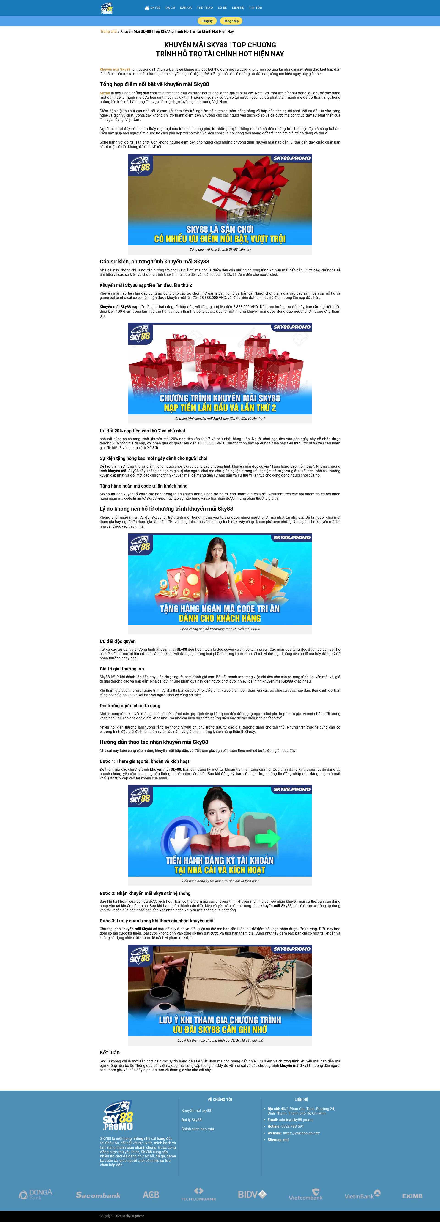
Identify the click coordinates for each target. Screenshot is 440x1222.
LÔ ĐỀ (222, 8)
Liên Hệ (238, 8)
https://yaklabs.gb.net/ (301, 1133)
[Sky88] (119, 8)
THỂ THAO (205, 8)
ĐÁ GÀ (170, 8)
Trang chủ (108, 31)
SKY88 (155, 8)
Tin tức (255, 8)
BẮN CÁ (186, 8)
